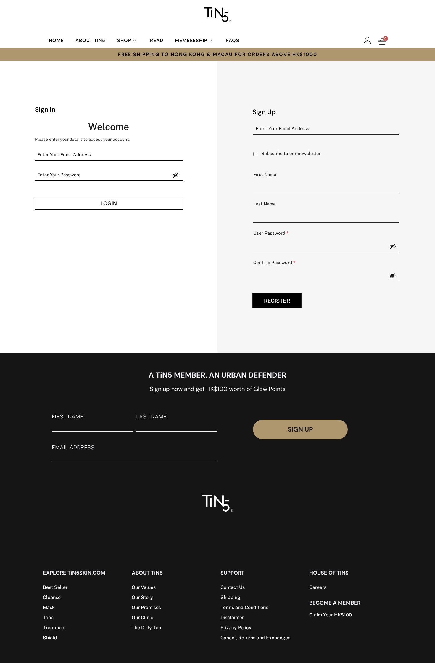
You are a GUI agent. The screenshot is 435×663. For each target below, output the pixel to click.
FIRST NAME (67, 417)
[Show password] (175, 175)
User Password (271, 233)
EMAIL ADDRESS (73, 447)
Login (109, 203)
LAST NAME (151, 417)
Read (156, 40)
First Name (264, 174)
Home (56, 40)
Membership (191, 40)
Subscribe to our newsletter (291, 153)
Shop (124, 40)
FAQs (232, 40)
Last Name (264, 203)
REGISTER (277, 301)
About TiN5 (90, 40)
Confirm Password (274, 262)
